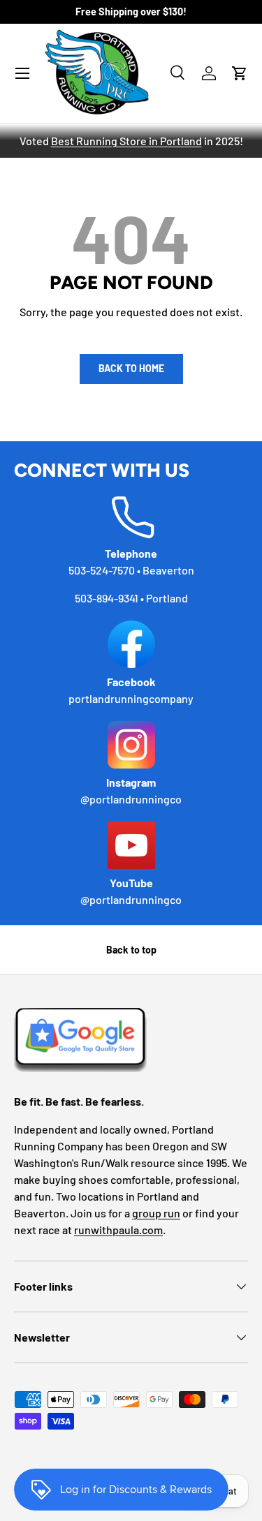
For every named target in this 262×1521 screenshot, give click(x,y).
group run (156, 1212)
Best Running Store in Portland (126, 140)
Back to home (131, 368)
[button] (239, 73)
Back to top (131, 950)
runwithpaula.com (118, 1229)
